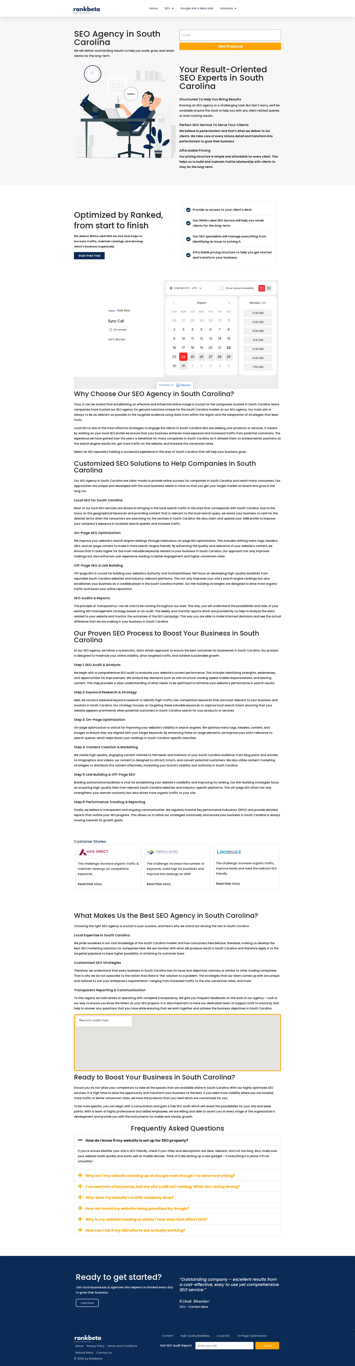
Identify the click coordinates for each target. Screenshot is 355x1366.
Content (167, 1336)
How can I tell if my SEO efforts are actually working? (135, 1230)
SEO (167, 8)
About (79, 1346)
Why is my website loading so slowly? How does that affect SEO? (146, 1219)
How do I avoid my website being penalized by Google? (137, 1208)
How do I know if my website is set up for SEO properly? (137, 1140)
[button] (177, 1140)
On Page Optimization (252, 1336)
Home (153, 8)
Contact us (104, 1353)
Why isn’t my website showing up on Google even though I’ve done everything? (160, 1175)
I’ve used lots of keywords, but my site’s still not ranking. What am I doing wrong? (163, 1186)
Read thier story (90, 884)
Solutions (226, 8)
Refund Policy (84, 1353)
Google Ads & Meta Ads (196, 8)
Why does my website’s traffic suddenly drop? (130, 1197)
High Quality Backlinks (195, 1336)
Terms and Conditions (122, 1346)
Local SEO (223, 1336)
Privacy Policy (95, 1346)
